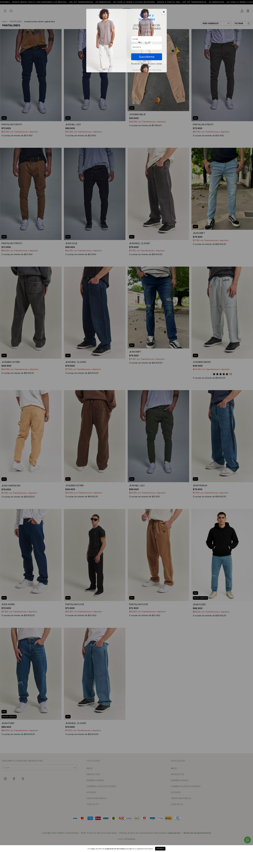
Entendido (160, 848)
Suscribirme (146, 57)
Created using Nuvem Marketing (146, 70)
